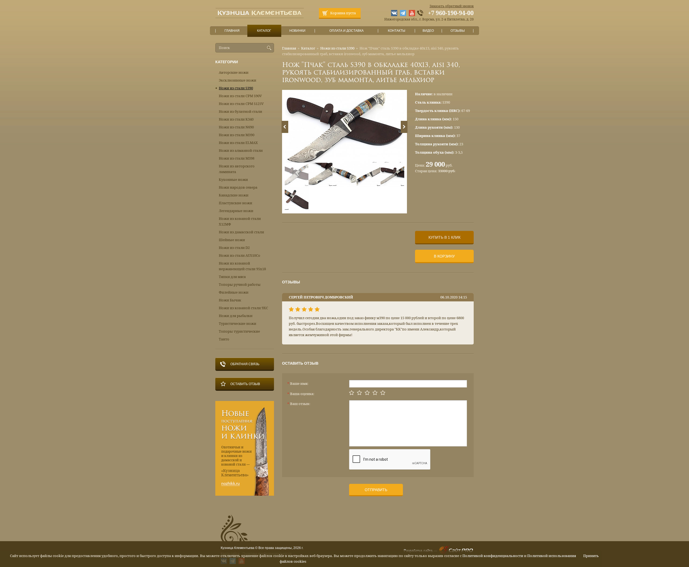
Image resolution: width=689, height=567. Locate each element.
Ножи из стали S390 (337, 48)
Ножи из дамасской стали (241, 232)
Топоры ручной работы (240, 285)
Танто (224, 339)
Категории (226, 62)
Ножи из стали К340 (236, 119)
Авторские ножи (233, 73)
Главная (232, 31)
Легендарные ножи (236, 211)
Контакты (396, 31)
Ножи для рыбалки (235, 316)
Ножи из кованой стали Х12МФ (240, 221)
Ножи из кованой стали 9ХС (243, 308)
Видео (428, 31)
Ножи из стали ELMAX (238, 143)
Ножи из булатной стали (240, 112)
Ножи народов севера (238, 187)
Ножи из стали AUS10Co (239, 255)
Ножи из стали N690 (236, 127)
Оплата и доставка (346, 31)
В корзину (444, 256)
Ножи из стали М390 (236, 135)
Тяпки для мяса (232, 277)
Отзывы (458, 31)
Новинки (297, 31)
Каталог (264, 31)
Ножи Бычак (230, 300)
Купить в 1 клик (444, 237)
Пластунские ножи (235, 203)
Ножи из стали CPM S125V (241, 104)
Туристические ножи (237, 324)
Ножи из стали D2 (234, 248)
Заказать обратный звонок (452, 6)
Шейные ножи (232, 240)
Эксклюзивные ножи (237, 80)
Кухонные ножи (233, 180)
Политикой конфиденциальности (492, 556)
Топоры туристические (239, 331)
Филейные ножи (233, 292)
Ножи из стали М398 (236, 158)
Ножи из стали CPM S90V (240, 96)
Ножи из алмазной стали (241, 151)
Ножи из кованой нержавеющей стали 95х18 (242, 266)
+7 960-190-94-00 (451, 13)
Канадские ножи (233, 195)
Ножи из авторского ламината (237, 169)
